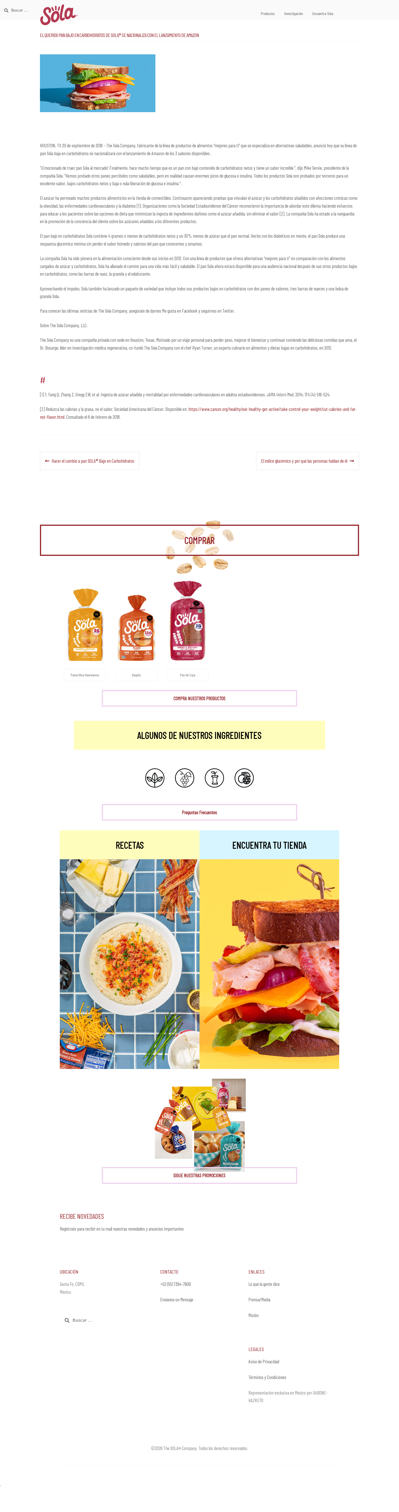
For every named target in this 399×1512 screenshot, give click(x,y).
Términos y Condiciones (267, 1377)
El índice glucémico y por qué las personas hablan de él (304, 461)
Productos (268, 13)
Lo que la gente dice (264, 1284)
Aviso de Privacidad (263, 1361)
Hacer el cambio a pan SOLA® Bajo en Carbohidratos (92, 461)
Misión (253, 1315)
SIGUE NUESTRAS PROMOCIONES (199, 1175)
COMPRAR (199, 540)
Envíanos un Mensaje (176, 1299)
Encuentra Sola (322, 13)
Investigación (293, 13)
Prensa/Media (259, 1299)
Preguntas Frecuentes (199, 812)
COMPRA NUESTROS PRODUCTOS (199, 698)
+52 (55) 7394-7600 (175, 1284)
